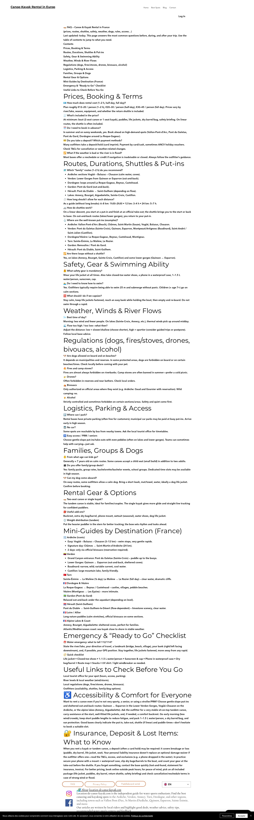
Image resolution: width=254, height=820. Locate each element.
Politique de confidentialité (142, 815)
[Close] (250, 816)
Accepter (241, 815)
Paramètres (227, 815)
